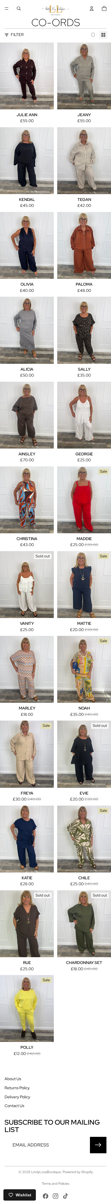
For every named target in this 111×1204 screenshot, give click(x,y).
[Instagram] (55, 1196)
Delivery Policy (17, 1096)
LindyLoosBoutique (46, 1172)
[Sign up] (98, 1145)
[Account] (91, 8)
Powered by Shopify (78, 1172)
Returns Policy (17, 1087)
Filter (17, 34)
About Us (13, 1079)
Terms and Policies (55, 1183)
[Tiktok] (65, 1196)
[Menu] (6, 8)
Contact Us (14, 1106)
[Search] (19, 8)
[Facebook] (45, 1196)
